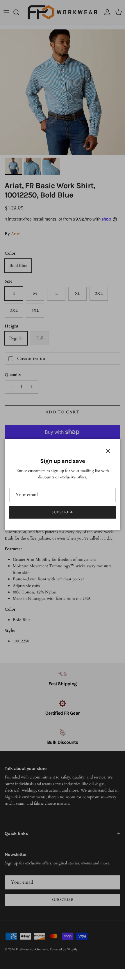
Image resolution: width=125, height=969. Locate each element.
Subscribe (63, 512)
